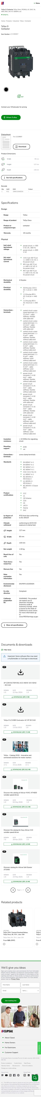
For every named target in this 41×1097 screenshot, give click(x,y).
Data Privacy (27, 1063)
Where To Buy (11, 117)
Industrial (16, 21)
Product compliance (6, 1063)
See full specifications (14, 178)
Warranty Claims (5, 1065)
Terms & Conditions (27, 1065)
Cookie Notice (18, 1063)
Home (3, 21)
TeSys (22, 21)
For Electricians (10, 1047)
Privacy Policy (15, 979)
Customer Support (11, 1052)
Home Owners (10, 1043)
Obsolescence (16, 1065)
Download (22, 147)
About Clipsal (10, 1038)
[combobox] (30, 990)
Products (9, 21)
